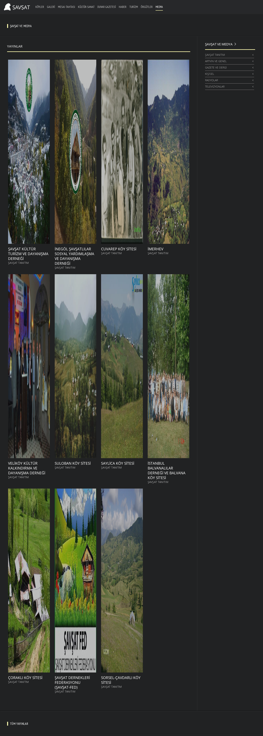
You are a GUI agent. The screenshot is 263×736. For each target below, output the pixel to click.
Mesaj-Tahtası (66, 7)
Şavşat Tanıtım (18, 263)
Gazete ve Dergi (216, 67)
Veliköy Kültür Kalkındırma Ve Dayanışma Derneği (26, 468)
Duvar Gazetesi (106, 7)
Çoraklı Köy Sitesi (25, 677)
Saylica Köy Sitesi (117, 463)
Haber (122, 7)
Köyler (39, 7)
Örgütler (147, 7)
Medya (159, 7)
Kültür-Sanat (86, 7)
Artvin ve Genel (216, 61)
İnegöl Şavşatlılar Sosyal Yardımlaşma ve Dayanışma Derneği (74, 256)
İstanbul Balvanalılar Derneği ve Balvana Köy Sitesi (166, 470)
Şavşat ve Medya (219, 44)
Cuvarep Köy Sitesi (118, 248)
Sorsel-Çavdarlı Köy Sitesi (121, 680)
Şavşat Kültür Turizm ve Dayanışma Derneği (28, 253)
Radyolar (211, 80)
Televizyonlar (214, 86)
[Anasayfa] (16, 6)
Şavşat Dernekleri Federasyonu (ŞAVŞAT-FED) (72, 682)
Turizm (133, 7)
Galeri (51, 7)
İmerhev (155, 248)
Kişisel (209, 74)
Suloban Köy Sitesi (73, 463)
